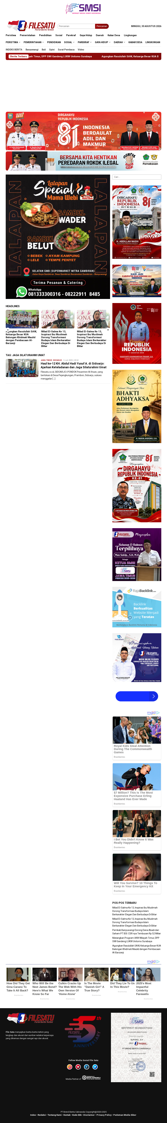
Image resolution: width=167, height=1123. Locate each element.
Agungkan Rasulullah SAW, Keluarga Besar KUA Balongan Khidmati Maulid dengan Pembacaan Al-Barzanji (70, 56)
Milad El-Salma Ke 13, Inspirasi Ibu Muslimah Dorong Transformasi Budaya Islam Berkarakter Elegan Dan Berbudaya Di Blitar (20, 339)
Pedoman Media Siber (124, 1115)
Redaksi (42, 1115)
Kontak (66, 1115)
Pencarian (102, 26)
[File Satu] (31, 26)
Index (33, 1115)
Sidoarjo (57, 360)
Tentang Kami (55, 1115)
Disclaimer (89, 1115)
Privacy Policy (104, 1115)
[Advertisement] (83, 84)
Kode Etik (77, 1115)
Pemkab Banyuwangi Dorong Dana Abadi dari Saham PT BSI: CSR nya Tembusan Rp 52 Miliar (93, 336)
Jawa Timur (46, 360)
